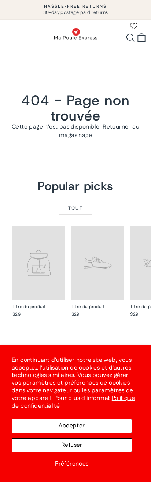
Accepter (72, 426)
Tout (75, 208)
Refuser (71, 445)
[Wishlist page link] (133, 26)
